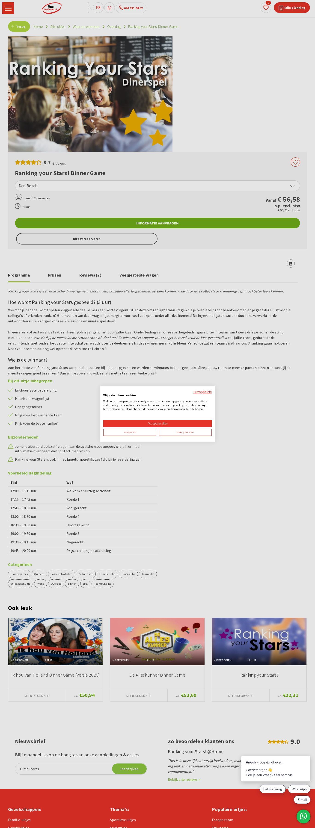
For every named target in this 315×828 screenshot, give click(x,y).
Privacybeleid (202, 392)
